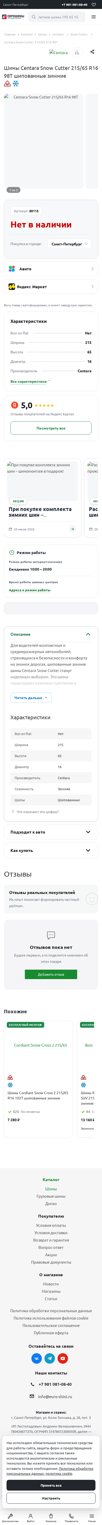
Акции (51, 1254)
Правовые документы (51, 1261)
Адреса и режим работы (29, 590)
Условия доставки (51, 1232)
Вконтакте (36, 1358)
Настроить (51, 1498)
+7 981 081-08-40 (74, 4)
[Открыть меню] (93, 16)
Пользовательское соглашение (51, 1325)
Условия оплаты (51, 1225)
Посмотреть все (51, 428)
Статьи (51, 1298)
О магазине (51, 1274)
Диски (51, 1203)
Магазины (51, 1291)
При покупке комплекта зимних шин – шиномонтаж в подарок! (40, 514)
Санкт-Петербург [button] (15, 4)
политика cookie (59, 1473)
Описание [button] (20, 634)
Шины (51, 1188)
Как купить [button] (21, 850)
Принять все (51, 1485)
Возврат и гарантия (51, 1239)
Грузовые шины (51, 1195)
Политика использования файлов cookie (51, 1317)
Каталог (51, 1179)
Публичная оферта (51, 1332)
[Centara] (58, 52)
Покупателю (51, 1216)
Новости (51, 1283)
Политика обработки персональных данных (51, 1310)
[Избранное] (93, 4)
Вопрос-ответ (51, 1247)
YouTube (63, 1358)
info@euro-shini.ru (55, 1396)
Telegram (49, 1358)
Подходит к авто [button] (27, 832)
